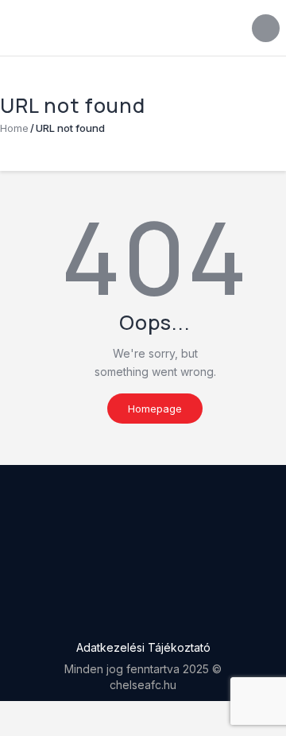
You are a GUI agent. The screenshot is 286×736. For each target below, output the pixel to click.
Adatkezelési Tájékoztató (143, 647)
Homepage (155, 408)
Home (14, 128)
